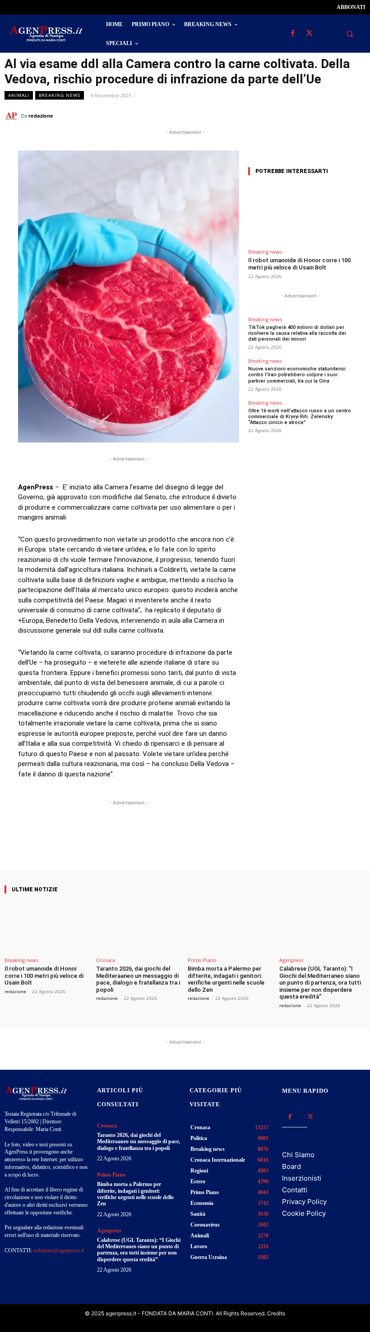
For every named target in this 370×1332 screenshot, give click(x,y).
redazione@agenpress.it (58, 1250)
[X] (309, 33)
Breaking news (59, 95)
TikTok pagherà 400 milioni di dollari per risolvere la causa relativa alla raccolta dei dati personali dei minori (297, 333)
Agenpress (291, 960)
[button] (349, 34)
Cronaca (105, 960)
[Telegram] (356, 115)
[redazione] (13, 116)
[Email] (336, 115)
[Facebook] (293, 33)
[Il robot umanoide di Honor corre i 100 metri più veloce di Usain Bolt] (300, 213)
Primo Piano (202, 960)
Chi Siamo (298, 1154)
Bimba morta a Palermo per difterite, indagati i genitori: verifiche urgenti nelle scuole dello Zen (226, 979)
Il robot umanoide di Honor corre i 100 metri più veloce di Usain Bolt (299, 264)
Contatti (294, 1190)
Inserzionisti (301, 1178)
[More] (209, 844)
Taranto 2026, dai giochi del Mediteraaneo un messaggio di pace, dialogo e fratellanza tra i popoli (138, 979)
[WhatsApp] (315, 115)
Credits (276, 1313)
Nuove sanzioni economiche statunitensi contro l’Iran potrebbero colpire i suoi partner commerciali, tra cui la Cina (297, 374)
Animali (18, 95)
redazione (40, 115)
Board (291, 1166)
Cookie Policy (304, 1213)
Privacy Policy (304, 1201)
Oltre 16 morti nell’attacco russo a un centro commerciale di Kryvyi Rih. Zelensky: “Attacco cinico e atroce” (299, 416)
